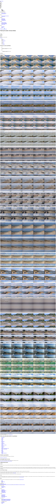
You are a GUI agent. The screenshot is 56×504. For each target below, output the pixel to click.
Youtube (9, 500)
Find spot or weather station (4, 457)
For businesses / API (4, 20)
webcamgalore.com (11, 434)
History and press (3, 19)
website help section (22, 479)
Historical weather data (4, 22)
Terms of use (3, 26)
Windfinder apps (3, 18)
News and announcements (4, 23)
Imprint (2, 27)
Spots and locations (4, 13)
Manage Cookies (3, 24)
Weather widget (3, 16)
